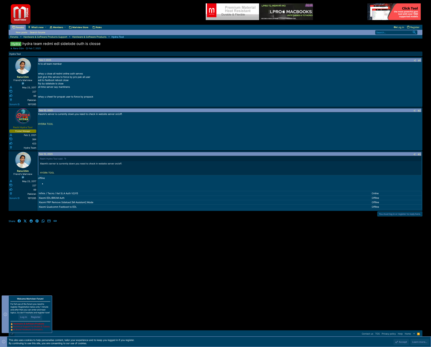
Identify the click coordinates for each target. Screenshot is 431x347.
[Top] (414, 333)
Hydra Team (30, 147)
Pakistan (31, 100)
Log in (23, 317)
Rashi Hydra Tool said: (51, 158)
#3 (419, 154)
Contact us (367, 333)
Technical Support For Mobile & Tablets (31, 326)
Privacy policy (389, 333)
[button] (45, 27)
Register (36, 317)
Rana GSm (18, 48)
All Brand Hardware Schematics (28, 329)
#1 (419, 60)
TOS (377, 333)
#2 (419, 110)
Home (408, 333)
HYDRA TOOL (45, 123)
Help (400, 333)
